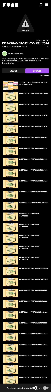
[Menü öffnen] (46, 4)
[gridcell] (25, 85)
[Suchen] (40, 5)
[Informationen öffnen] (47, 46)
